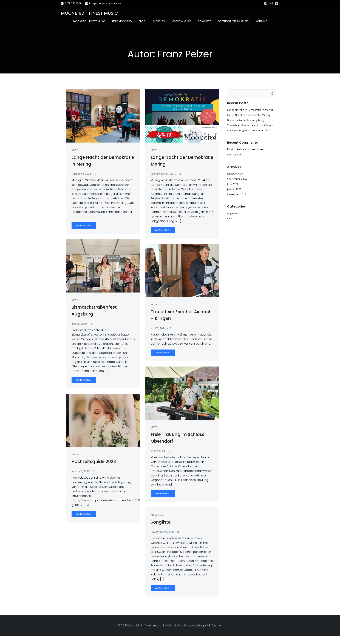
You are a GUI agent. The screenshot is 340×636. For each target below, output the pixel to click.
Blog (142, 21)
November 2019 (236, 194)
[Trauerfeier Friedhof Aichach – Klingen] (182, 270)
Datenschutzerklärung (233, 21)
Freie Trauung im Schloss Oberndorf (248, 130)
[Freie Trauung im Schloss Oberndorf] (182, 393)
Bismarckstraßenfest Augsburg (245, 120)
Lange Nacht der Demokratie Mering (248, 115)
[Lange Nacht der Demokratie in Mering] (103, 116)
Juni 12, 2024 (158, 328)
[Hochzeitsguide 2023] (103, 420)
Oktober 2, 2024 (81, 174)
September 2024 (237, 179)
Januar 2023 (234, 189)
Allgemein (157, 514)
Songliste (204, 21)
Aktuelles (158, 21)
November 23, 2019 (162, 532)
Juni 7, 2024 (158, 451)
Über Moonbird (122, 21)
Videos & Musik (181, 21)
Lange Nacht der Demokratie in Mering (250, 110)
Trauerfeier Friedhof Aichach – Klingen (250, 125)
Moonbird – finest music (89, 21)
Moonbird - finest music (89, 13)
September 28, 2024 (163, 174)
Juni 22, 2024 (79, 324)
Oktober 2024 (235, 173)
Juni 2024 (232, 184)
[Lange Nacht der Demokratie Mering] (182, 116)
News (75, 150)
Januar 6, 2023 (80, 471)
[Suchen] (272, 94)
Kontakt (261, 21)
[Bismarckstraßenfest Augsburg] (103, 266)
